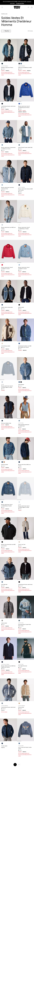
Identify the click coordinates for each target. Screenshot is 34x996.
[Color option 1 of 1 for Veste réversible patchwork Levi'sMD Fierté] (19, 421)
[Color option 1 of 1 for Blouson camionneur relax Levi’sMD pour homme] (19, 185)
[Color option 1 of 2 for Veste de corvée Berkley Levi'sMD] (19, 64)
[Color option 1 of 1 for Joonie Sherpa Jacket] (2, 343)
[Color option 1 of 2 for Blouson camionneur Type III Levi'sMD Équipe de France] (19, 104)
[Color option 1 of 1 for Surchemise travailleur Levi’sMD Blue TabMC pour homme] (19, 343)
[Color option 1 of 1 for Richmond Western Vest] (2, 421)
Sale (2, 13)
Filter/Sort (7, 31)
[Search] (28, 7)
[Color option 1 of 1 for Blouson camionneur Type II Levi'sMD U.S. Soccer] (19, 265)
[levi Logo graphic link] (17, 7)
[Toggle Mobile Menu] (2, 7)
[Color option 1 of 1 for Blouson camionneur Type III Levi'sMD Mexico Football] (19, 225)
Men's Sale (5, 13)
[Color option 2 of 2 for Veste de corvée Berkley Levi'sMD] (21, 64)
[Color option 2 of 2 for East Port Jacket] (4, 462)
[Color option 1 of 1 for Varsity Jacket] (19, 305)
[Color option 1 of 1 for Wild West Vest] (2, 582)
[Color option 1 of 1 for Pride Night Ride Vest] (19, 662)
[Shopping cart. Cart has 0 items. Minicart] (32, 7)
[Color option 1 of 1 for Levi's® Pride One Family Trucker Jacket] (19, 743)
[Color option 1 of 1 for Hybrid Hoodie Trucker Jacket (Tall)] (19, 145)
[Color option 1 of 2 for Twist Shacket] (19, 382)
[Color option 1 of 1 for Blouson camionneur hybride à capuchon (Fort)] (2, 185)
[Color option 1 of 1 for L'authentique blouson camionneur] (2, 104)
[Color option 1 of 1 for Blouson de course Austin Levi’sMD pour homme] (2, 542)
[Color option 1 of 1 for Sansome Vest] (19, 703)
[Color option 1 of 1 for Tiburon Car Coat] (19, 542)
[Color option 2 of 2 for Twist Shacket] (21, 382)
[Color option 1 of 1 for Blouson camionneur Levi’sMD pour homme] (2, 225)
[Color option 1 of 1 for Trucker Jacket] (2, 743)
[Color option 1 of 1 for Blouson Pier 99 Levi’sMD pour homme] (19, 462)
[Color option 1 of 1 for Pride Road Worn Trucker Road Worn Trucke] (19, 620)
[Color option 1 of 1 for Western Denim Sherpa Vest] (2, 305)
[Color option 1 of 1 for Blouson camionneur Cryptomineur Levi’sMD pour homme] (2, 145)
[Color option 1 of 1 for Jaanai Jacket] (2, 620)
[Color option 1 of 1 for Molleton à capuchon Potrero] (2, 64)
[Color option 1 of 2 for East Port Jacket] (2, 462)
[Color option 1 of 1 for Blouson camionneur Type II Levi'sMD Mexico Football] (2, 502)
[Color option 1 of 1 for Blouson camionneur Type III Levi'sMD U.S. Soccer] (2, 265)
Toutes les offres (20, 3)
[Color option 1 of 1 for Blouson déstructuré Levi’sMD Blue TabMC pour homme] (2, 662)
